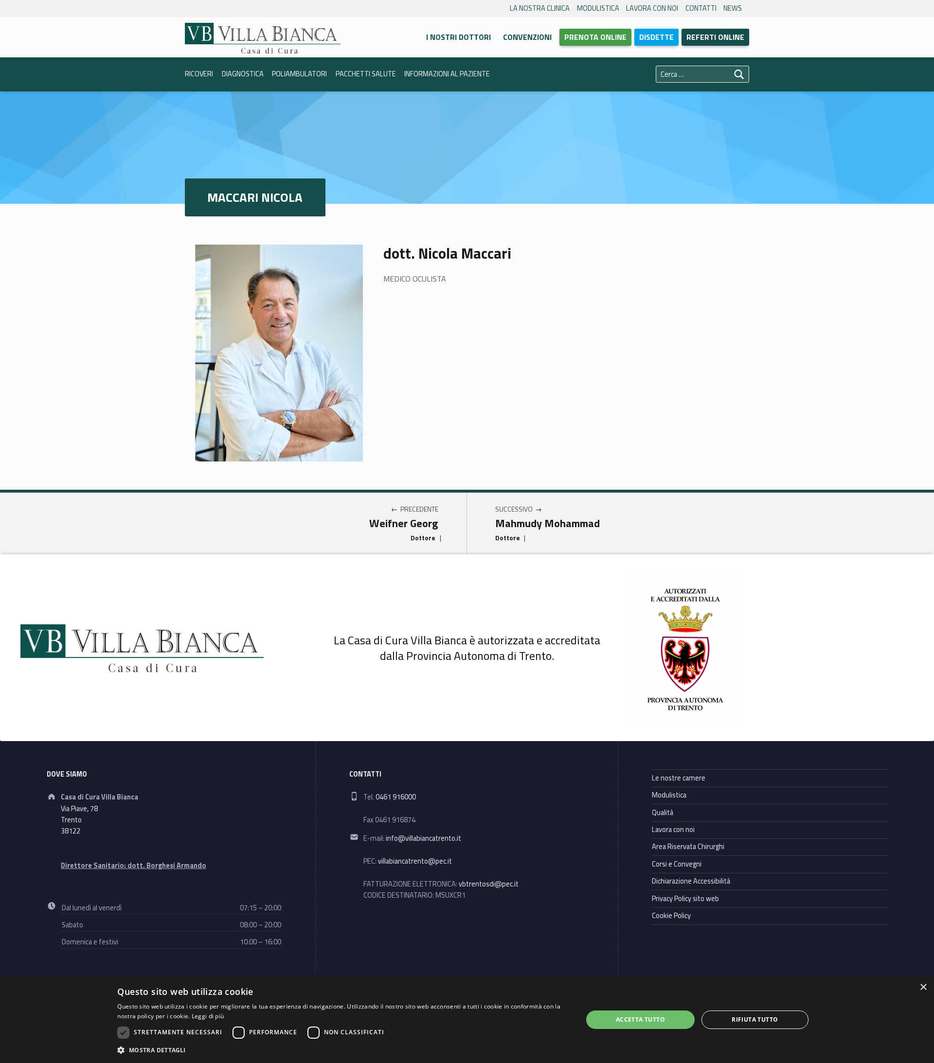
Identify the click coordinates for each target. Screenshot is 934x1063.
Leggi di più (208, 1016)
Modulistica (598, 8)
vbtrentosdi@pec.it (489, 884)
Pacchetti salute (366, 74)
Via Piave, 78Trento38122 (79, 820)
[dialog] (467, 1020)
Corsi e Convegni (676, 864)
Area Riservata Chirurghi (688, 846)
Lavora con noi (652, 8)
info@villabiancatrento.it (423, 838)
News (732, 8)
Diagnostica (243, 74)
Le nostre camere (678, 778)
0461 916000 (396, 797)
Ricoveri (199, 74)
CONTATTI (701, 8)
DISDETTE (656, 37)
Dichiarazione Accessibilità (691, 881)
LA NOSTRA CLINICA (540, 8)
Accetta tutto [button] (640, 1019)
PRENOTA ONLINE (595, 37)
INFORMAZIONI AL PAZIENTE (447, 74)
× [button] (923, 987)
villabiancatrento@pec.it (415, 861)
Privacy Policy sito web (685, 898)
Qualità (662, 812)
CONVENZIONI (527, 37)
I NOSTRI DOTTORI (458, 37)
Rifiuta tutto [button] (755, 1019)
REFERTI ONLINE (715, 37)
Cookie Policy (671, 915)
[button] (343, 1050)
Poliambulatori (299, 74)
